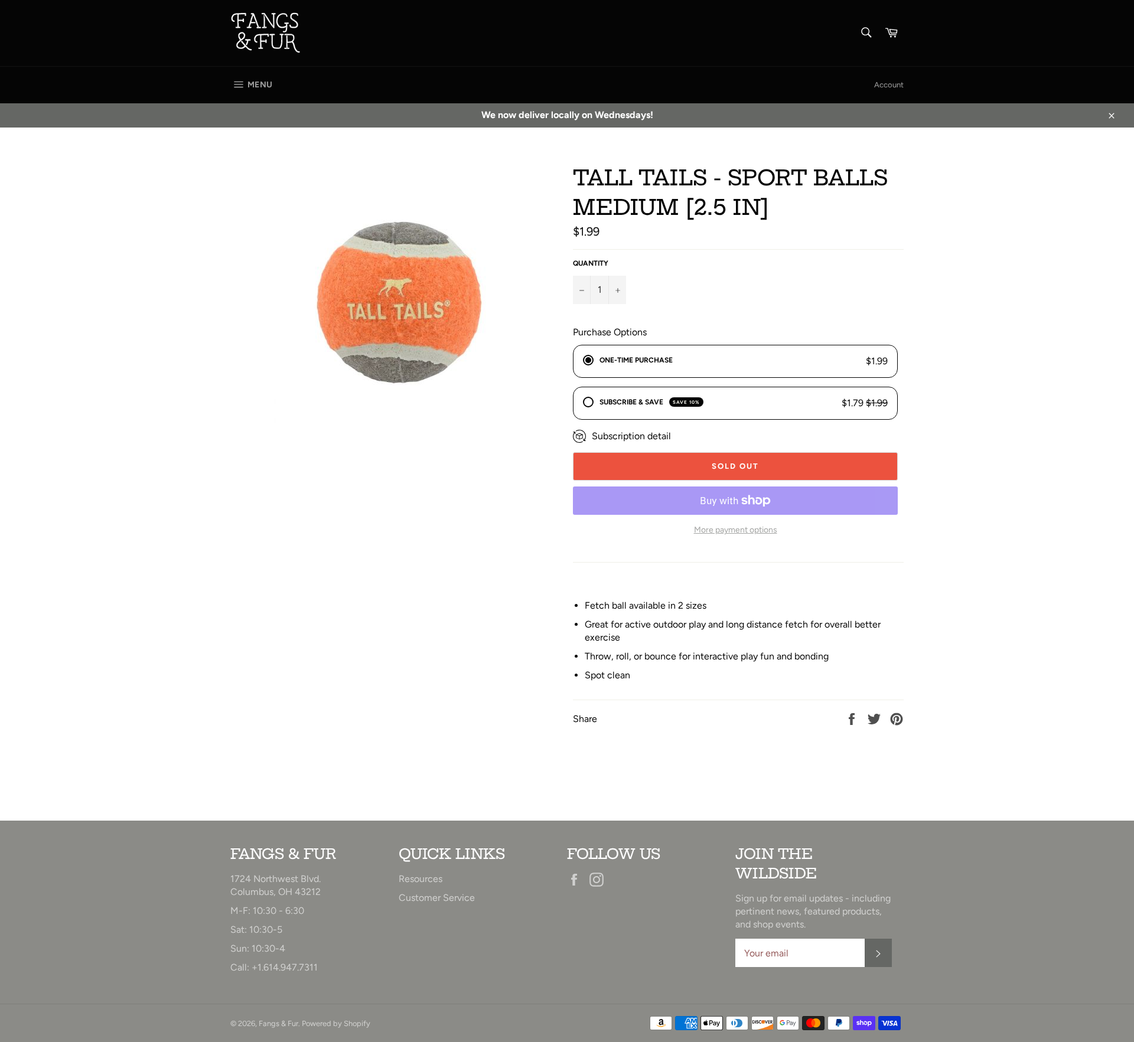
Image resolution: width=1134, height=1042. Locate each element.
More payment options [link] (735, 530)
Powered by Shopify (336, 1023)
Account (889, 84)
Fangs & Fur (278, 1023)
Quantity (590, 263)
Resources (420, 878)
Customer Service (437, 897)
